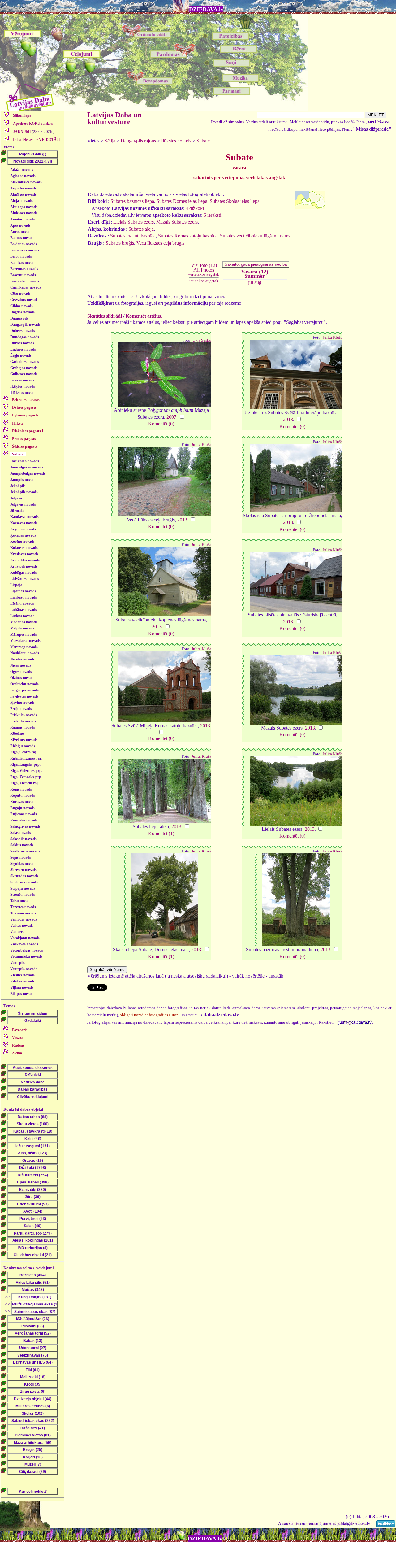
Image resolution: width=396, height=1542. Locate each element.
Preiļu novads (21, 709)
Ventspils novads (23, 969)
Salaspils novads (23, 839)
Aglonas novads (23, 176)
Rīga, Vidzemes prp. (26, 771)
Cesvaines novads (24, 300)
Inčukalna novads (24, 461)
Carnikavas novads (25, 287)
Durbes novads (22, 343)
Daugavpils (19, 318)
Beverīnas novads (24, 269)
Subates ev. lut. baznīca (133, 235)
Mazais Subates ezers (177, 221)
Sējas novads (20, 857)
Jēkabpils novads (24, 492)
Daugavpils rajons (138, 140)
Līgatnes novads (23, 591)
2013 (288, 419)
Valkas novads (21, 925)
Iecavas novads (22, 380)
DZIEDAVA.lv (206, 9)
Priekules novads (23, 715)
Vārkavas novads (24, 944)
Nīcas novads (20, 665)
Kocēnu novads (22, 541)
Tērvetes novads (23, 907)
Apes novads (20, 225)
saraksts (33, 123)
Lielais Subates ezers (133, 221)
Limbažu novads (23, 597)
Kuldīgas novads (23, 572)
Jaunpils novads (23, 479)
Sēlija (110, 140)
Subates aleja (141, 229)
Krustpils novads (23, 566)
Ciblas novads (21, 306)
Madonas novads (23, 622)
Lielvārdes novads (24, 579)
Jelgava (16, 498)
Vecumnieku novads (26, 956)
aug (257, 282)
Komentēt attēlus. (144, 316)
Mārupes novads (23, 634)
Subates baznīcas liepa (132, 201)
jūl (250, 282)
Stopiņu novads (22, 888)
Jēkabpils (17, 486)
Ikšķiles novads (22, 386)
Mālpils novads (22, 628)
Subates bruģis (119, 243)
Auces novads (21, 231)
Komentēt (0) (161, 423)
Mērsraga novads (24, 647)
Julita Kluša (332, 337)
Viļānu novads (21, 987)
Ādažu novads (21, 170)
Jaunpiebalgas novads (27, 473)
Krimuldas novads (25, 560)
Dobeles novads (22, 331)
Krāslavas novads (24, 554)
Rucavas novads (23, 801)
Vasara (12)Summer (254, 273)
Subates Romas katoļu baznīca (187, 235)
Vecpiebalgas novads (26, 950)
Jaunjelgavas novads (26, 467)
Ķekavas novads (23, 535)
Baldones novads (23, 244)
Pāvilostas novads (24, 696)
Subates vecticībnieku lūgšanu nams (255, 235)
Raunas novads (22, 727)
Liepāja (16, 585)
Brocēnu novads (23, 275)
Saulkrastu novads (25, 851)
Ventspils (17, 962)
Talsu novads (20, 901)
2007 (171, 417)
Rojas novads (21, 789)
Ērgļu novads (21, 355)
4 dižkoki (195, 208)
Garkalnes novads (24, 361)
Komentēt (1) (161, 833)
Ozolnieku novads (24, 684)
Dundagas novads (24, 337)
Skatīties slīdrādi (104, 316)
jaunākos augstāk (203, 280)
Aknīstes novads (23, 194)
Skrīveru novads (23, 870)
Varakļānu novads (25, 938)
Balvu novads (21, 256)
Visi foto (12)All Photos (203, 270)
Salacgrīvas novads (25, 826)
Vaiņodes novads (23, 919)
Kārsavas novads (23, 523)
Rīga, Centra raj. (23, 752)
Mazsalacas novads (25, 640)
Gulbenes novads (23, 374)
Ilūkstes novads (23, 392)
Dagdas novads (22, 312)
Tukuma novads (23, 913)
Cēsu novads (20, 293)
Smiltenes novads (24, 882)
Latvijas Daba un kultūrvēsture (114, 118)
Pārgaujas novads (24, 690)
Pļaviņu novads (22, 702)
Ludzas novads (22, 616)
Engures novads (23, 349)
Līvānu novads (22, 603)
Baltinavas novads (24, 250)
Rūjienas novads (23, 814)
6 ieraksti (212, 215)
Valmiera (17, 932)
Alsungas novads (23, 207)
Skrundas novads (24, 876)
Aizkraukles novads (26, 182)
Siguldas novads (23, 863)
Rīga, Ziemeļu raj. (24, 783)
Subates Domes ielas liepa (182, 201)
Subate (203, 140)
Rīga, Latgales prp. (25, 764)
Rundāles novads (24, 820)
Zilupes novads (22, 993)
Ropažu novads (22, 795)
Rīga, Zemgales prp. (26, 777)
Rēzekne (17, 733)
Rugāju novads (22, 808)
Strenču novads (22, 894)
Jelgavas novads (23, 504)
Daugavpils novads (25, 324)
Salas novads (20, 832)
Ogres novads (21, 671)
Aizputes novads (23, 188)
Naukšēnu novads (24, 653)
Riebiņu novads (22, 746)
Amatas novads (22, 219)
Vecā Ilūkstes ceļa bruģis (160, 243)
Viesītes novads (22, 975)
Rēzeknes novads (23, 740)
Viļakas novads (22, 981)
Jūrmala (17, 510)
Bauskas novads (23, 262)
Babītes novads (22, 238)
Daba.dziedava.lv (36, 139)
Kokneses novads (24, 548)
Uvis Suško (201, 340)
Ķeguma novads (23, 529)
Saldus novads (21, 845)
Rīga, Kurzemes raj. (26, 758)
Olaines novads (22, 678)
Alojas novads (21, 200)
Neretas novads (22, 659)
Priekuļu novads (23, 721)
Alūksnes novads (23, 213)
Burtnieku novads (24, 281)
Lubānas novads (23, 610)
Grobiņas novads (23, 368)
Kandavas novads (24, 517)
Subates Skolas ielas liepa (235, 201)
